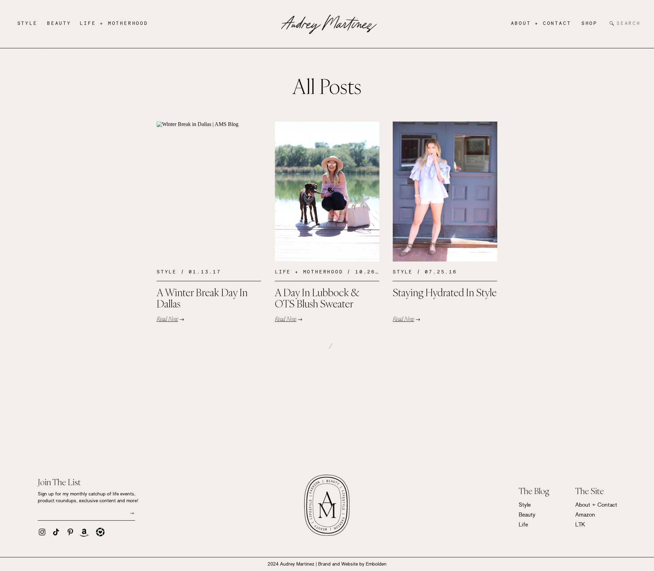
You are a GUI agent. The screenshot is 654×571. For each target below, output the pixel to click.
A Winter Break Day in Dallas (202, 298)
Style (167, 272)
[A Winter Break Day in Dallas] (209, 191)
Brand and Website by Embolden (352, 564)
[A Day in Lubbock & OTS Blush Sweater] (327, 191)
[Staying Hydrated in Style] (445, 191)
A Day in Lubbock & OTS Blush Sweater (317, 298)
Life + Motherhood (309, 272)
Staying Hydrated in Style (445, 292)
